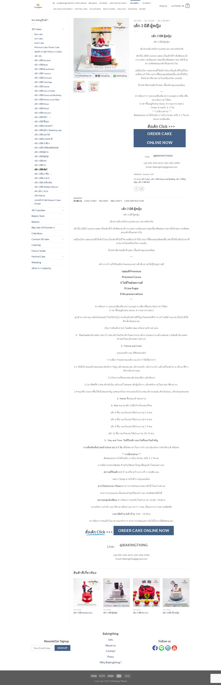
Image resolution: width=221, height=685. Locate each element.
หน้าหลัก (137, 21)
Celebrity (146, 3)
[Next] (124, 48)
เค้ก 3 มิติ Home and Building (47, 95)
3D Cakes (134, 3)
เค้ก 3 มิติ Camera (42, 73)
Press (110, 656)
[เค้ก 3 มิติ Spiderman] (86, 592)
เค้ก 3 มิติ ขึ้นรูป (41, 121)
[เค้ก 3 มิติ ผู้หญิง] (116, 592)
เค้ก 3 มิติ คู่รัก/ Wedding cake (48, 130)
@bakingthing (163, 155)
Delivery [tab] (104, 201)
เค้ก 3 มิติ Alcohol (42, 60)
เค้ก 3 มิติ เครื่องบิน (43, 182)
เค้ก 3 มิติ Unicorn (42, 112)
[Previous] (78, 48)
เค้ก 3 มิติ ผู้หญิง (41, 156)
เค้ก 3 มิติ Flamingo (43, 82)
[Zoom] (77, 75)
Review (142, 9)
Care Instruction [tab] (134, 201)
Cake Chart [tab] (90, 201)
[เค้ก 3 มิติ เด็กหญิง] (176, 592)
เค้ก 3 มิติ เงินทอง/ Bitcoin (46, 187)
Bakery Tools (38, 215)
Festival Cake (38, 256)
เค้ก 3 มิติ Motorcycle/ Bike (46, 99)
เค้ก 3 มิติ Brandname (44, 69)
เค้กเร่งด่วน (93, 3)
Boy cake (38, 34)
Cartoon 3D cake (40, 239)
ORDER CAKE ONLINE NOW (159, 138)
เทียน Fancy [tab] (116, 201)
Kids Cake (39, 43)
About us (110, 645)
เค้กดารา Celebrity (41, 268)
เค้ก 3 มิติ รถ (40, 165)
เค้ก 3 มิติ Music (41, 104)
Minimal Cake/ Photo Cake (46, 47)
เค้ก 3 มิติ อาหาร (42, 178)
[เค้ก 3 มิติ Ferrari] (146, 592)
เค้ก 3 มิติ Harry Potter (44, 91)
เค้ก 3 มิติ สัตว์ (40, 169)
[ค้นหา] (54, 3)
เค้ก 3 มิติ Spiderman (82, 612)
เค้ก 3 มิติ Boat (41, 64)
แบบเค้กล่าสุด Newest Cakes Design (71, 3)
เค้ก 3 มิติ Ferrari (140, 612)
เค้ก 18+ (38, 56)
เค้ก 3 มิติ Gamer (42, 86)
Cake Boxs (132, 9)
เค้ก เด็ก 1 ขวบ (41, 191)
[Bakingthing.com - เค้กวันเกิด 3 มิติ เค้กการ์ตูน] (40, 6)
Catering (103, 3)
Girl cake (38, 38)
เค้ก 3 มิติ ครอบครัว (43, 126)
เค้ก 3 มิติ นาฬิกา (42, 143)
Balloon (122, 9)
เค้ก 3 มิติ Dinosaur (43, 77)
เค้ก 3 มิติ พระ (40, 160)
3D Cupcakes (95, 9)
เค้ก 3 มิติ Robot (41, 108)
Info (110, 639)
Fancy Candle (109, 9)
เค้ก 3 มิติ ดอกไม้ (42, 134)
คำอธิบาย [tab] (78, 201)
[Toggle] (63, 29)
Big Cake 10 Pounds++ (63, 9)
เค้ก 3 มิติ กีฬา (40, 117)
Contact (110, 651)
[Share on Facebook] (136, 188)
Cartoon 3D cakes (117, 3)
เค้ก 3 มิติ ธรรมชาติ (43, 139)
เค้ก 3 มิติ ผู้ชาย (41, 152)
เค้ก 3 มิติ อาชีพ (41, 173)
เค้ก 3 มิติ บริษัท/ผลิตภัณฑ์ (46, 147)
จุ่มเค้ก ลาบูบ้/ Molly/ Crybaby (48, 51)
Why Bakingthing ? (110, 662)
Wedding (36, 262)
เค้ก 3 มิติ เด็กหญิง (171, 612)
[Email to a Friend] (141, 188)
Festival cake (81, 9)
